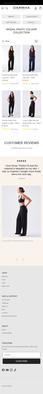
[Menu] (2, 8)
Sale (3, 283)
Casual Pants (31, 16)
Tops (3, 279)
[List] (39, 41)
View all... (32, 22)
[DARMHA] (21, 8)
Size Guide (6, 300)
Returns (5, 306)
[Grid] (36, 41)
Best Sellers (11, 22)
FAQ (3, 309)
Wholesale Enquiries (9, 316)
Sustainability (7, 333)
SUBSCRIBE (21, 361)
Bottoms (5, 276)
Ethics (4, 330)
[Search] (8, 8)
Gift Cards (5, 286)
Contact (4, 313)
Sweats (11, 16)
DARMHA (9, 386)
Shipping (5, 303)
